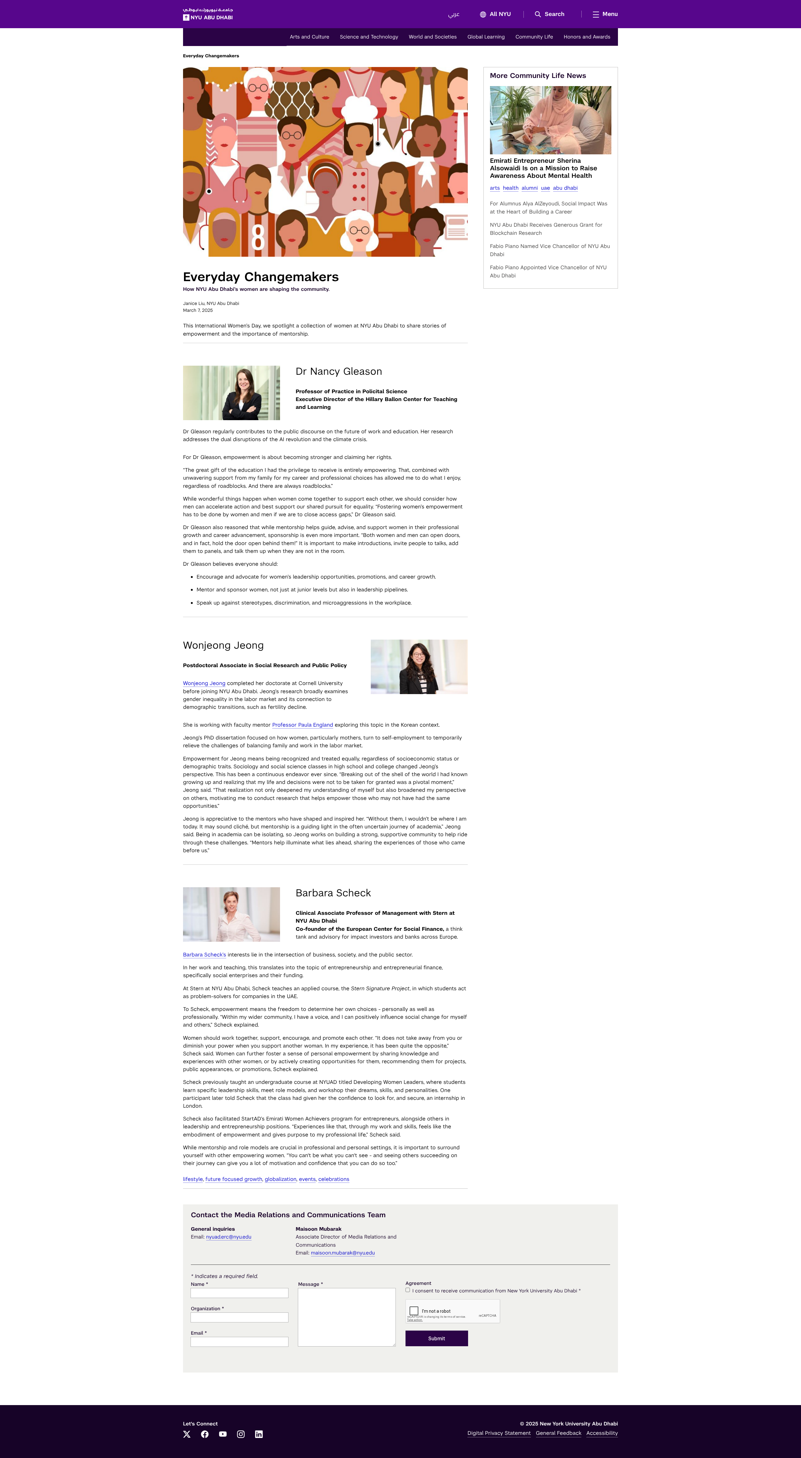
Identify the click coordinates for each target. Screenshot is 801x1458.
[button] (551, 14)
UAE (545, 187)
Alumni (530, 187)
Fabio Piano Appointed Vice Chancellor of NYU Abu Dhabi (548, 271)
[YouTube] (223, 1434)
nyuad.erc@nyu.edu (229, 1237)
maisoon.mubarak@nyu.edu (343, 1252)
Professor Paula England (302, 724)
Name (199, 1284)
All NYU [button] (500, 14)
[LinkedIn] (259, 1434)
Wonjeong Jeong (204, 683)
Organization (207, 1308)
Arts (495, 187)
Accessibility (602, 1433)
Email (199, 1333)
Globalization (280, 1179)
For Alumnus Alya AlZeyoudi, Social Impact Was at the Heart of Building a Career (548, 207)
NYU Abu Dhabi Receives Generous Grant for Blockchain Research (546, 228)
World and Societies (433, 36)
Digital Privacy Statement (499, 1433)
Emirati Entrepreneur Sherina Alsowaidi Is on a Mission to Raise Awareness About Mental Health (543, 168)
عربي (454, 14)
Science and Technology (369, 36)
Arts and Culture (309, 36)
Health (511, 187)
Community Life (534, 36)
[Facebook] (205, 1434)
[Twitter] (187, 1434)
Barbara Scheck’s (204, 954)
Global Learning (486, 36)
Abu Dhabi (565, 187)
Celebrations (333, 1179)
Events (307, 1179)
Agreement (418, 1283)
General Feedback (559, 1433)
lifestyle (193, 1179)
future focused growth (233, 1179)
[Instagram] (241, 1434)
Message (310, 1284)
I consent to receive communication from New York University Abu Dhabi (496, 1290)
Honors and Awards (587, 36)
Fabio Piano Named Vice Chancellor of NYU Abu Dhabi (550, 250)
